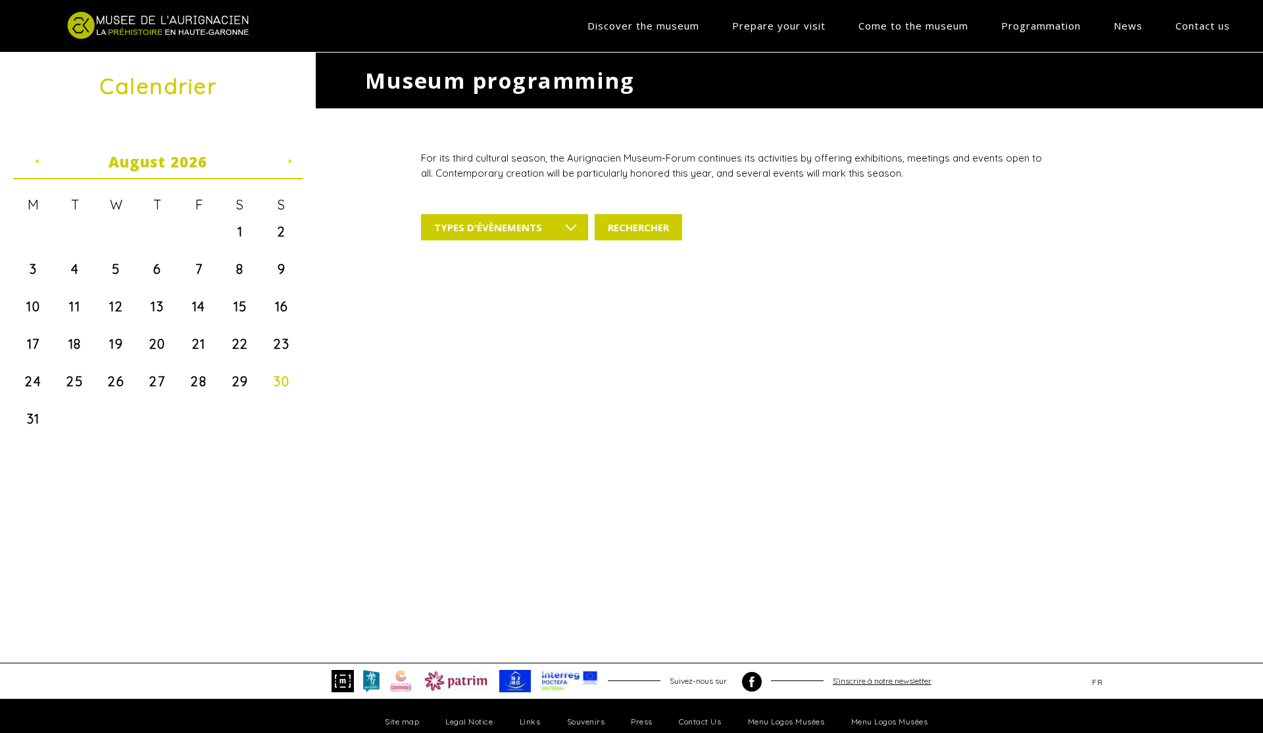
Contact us (1203, 25)
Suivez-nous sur (699, 681)
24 (33, 381)
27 (157, 381)
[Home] (159, 25)
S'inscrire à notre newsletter (882, 681)
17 (33, 344)
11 (74, 306)
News (1128, 25)
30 (281, 381)
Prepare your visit (779, 25)
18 (75, 344)
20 (157, 344)
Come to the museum (913, 25)
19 (116, 344)
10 (33, 306)
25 (74, 381)
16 (282, 306)
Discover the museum (643, 25)
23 (281, 344)
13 (157, 306)
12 (116, 306)
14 (199, 306)
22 (240, 344)
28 (199, 381)
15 (240, 306)
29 (240, 381)
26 (116, 381)
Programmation (1041, 25)
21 (199, 344)
